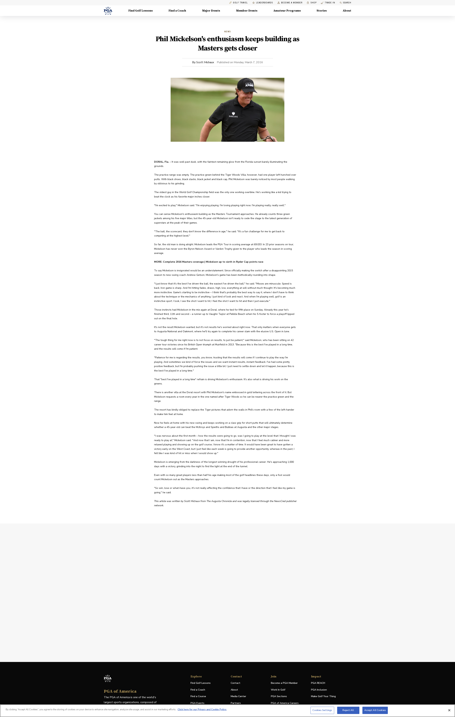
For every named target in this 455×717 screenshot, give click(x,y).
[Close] (449, 710)
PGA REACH (318, 683)
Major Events (211, 10)
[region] (227, 710)
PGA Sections (279, 696)
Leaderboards (264, 3)
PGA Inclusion (319, 689)
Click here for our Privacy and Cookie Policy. (202, 709)
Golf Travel (240, 3)
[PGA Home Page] (108, 10)
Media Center (238, 696)
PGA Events (197, 703)
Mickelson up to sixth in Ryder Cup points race (234, 262)
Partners (236, 703)
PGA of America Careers (285, 703)
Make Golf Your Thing (323, 696)
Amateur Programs (287, 10)
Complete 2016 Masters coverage (183, 262)
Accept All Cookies (375, 710)
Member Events (246, 10)
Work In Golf (278, 689)
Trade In (328, 3)
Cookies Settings (322, 710)
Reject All (348, 710)
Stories (322, 10)
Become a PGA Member (284, 683)
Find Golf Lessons (140, 10)
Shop (312, 3)
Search (347, 2)
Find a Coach (177, 10)
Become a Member (292, 3)
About (347, 10)
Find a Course (198, 696)
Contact (235, 683)
